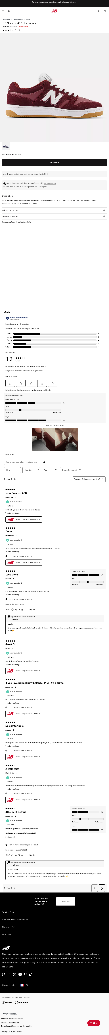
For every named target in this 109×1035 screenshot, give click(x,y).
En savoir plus (50, 183)
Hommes (6, 19)
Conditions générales (10, 1022)
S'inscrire (66, 901)
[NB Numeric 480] (54, 87)
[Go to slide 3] (56, 5)
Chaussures (18, 19)
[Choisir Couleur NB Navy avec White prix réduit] (6, 146)
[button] (9, 11)
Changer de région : (9, 985)
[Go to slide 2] (54, 5)
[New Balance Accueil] (54, 10)
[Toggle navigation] (3, 11)
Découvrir (73, 2)
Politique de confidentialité (12, 1018)
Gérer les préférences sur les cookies (16, 1026)
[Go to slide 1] (53, 5)
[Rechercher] (98, 11)
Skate (28, 19)
